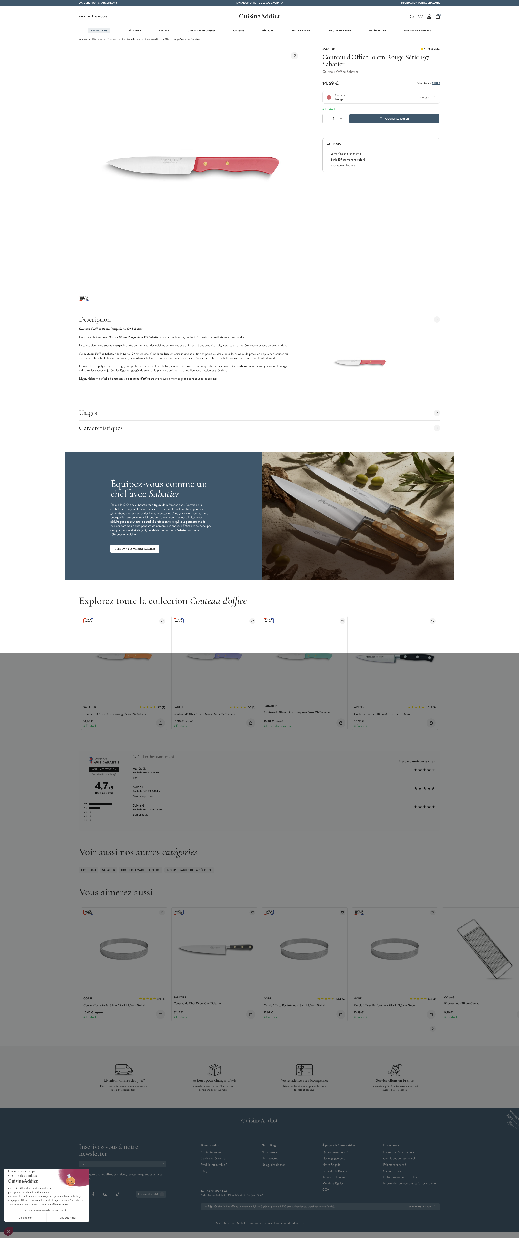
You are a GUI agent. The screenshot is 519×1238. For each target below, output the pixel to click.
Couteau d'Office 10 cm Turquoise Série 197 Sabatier (297, 712)
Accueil (83, 39)
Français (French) (148, 1194)
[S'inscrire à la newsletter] (164, 1164)
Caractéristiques (101, 428)
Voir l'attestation (104, 769)
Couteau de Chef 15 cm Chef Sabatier (198, 1003)
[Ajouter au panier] (160, 723)
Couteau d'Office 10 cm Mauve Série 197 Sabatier (205, 714)
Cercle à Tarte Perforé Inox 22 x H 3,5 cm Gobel (114, 1005)
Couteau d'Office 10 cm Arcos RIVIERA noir (383, 714)
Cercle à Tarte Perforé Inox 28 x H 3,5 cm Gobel (384, 1005)
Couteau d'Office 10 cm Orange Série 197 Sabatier (115, 714)
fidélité (436, 83)
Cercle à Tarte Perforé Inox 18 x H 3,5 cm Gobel (294, 1005)
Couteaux (112, 39)
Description (95, 319)
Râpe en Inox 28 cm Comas (461, 1003)
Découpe (97, 39)
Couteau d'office (131, 39)
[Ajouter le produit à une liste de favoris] (294, 55)
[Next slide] (433, 1029)
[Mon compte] (429, 16)
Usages (88, 413)
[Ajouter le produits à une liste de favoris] (162, 621)
